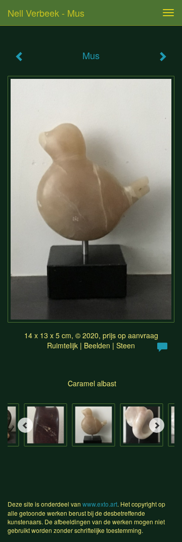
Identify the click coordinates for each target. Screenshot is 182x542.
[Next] (156, 425)
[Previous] (25, 425)
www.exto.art (99, 504)
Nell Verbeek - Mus (46, 12)
